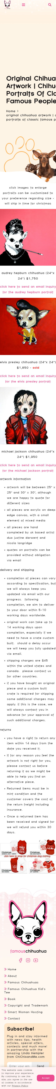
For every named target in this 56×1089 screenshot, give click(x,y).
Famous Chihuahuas (23, 982)
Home (12, 969)
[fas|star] (20, 960)
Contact (14, 1018)
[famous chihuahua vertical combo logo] (7, 4)
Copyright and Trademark (28, 1005)
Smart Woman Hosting (25, 1011)
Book (12, 998)
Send (40, 1066)
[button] (33, 4)
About (12, 975)
